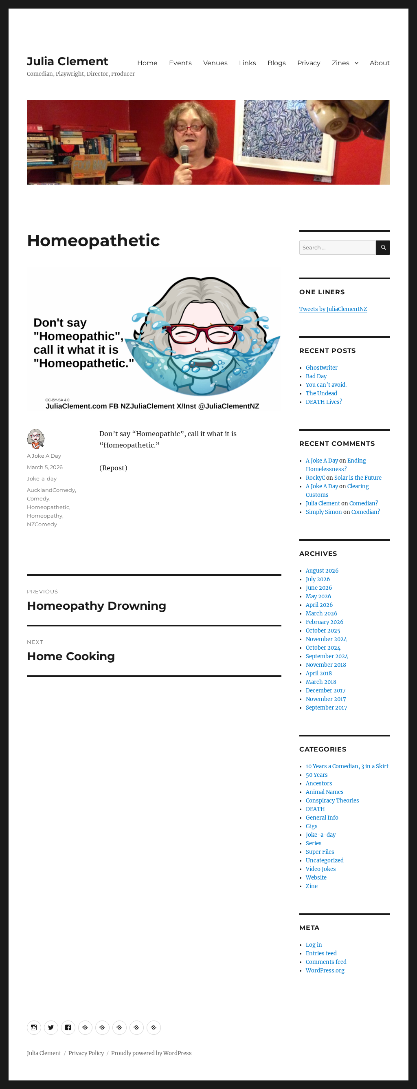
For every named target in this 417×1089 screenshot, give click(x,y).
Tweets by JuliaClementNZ (333, 309)
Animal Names (325, 792)
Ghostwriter (322, 367)
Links (247, 63)
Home (147, 63)
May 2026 (318, 596)
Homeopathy (44, 515)
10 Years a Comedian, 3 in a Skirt (347, 766)
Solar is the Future (358, 477)
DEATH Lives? (324, 402)
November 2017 (326, 699)
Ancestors (319, 783)
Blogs (277, 63)
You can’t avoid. (326, 384)
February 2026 (325, 622)
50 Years (317, 775)
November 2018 (326, 664)
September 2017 (326, 707)
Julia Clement (67, 61)
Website (316, 877)
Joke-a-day (42, 478)
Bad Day (316, 376)
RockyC (315, 477)
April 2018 (319, 673)
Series (314, 843)
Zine (312, 886)
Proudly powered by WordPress (151, 1053)
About (380, 63)
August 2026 (322, 570)
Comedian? (363, 503)
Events (180, 63)
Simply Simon (324, 512)
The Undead (321, 393)
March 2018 (321, 682)
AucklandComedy (51, 490)
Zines (340, 63)
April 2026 (319, 605)
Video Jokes (321, 869)
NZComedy (42, 524)
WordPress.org (325, 970)
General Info (322, 817)
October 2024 (323, 647)
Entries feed (321, 953)
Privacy (308, 63)
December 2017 (326, 690)
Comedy (38, 498)
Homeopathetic (48, 507)
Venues (215, 63)
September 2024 (327, 656)
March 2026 (322, 613)
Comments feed (326, 962)
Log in (314, 944)
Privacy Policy (86, 1053)
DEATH (315, 809)
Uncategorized (325, 860)
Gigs (312, 826)
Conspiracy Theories (332, 800)
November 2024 (326, 639)
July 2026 (318, 579)
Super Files (320, 852)
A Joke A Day (44, 455)
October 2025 (323, 630)
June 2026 (319, 587)
